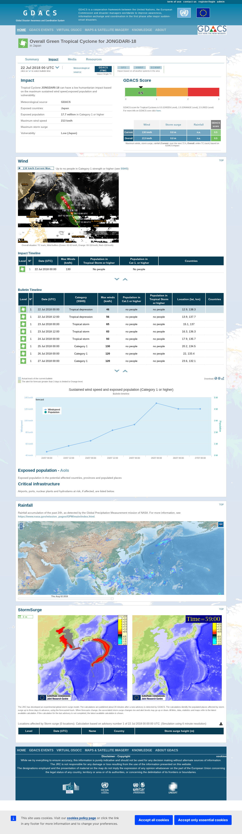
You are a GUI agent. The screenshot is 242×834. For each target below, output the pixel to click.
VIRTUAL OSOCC (69, 30)
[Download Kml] (215, 379)
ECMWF (156, 67)
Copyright (123, 756)
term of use (174, 1)
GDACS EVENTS (41, 30)
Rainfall (199, 124)
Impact (53, 59)
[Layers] (221, 524)
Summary (32, 59)
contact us (190, 1)
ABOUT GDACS (166, 750)
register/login (207, 1)
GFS (123, 67)
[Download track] (222, 379)
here (158, 110)
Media (72, 59)
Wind (146, 124)
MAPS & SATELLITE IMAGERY (107, 30)
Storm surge (173, 124)
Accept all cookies (154, 820)
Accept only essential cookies (203, 820)
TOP (221, 160)
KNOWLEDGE (142, 30)
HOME (21, 30)
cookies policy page (81, 818)
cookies (221, 756)
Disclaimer (108, 756)
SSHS (124, 168)
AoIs (64, 470)
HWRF (139, 67)
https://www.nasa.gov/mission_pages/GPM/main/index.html (56, 516)
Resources (94, 59)
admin (221, 1)
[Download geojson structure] (219, 379)
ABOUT (160, 30)
